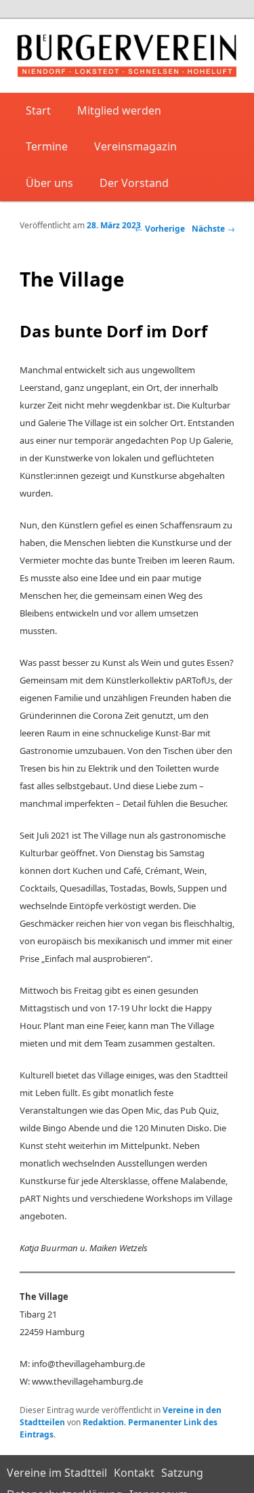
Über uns (49, 182)
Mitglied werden (119, 110)
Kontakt (134, 1472)
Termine (47, 146)
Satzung (182, 1472)
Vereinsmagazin (135, 146)
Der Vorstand (134, 182)
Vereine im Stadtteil (57, 1472)
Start (38, 110)
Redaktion (103, 1422)
